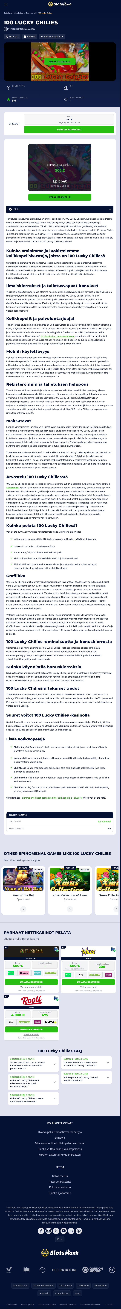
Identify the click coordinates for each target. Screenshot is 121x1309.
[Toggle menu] (6, 4)
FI (58, 1239)
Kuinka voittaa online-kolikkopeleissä (60, 1149)
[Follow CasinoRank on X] (56, 1231)
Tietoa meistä (60, 1176)
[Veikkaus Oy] (9, 1270)
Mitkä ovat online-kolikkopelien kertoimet (60, 1143)
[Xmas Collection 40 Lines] (70, 890)
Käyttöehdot (12, 1304)
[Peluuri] (42, 1270)
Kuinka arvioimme (60, 1187)
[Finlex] (26, 1270)
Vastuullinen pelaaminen (90, 1304)
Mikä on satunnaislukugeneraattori (60, 1154)
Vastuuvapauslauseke (47, 1304)
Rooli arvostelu (31, 1034)
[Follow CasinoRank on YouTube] (63, 1231)
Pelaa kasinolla (59, 61)
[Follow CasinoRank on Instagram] (48, 1231)
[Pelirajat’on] (64, 1270)
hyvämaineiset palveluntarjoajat (58, 336)
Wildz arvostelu (88, 987)
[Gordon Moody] (92, 1270)
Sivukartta (109, 1304)
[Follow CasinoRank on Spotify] (71, 1231)
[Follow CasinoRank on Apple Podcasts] (79, 1231)
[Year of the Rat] (23, 890)
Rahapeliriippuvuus (68, 1304)
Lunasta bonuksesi (69, 129)
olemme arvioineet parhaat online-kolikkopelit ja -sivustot (52, 797)
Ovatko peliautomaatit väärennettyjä (60, 1132)
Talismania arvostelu (31, 987)
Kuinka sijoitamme (60, 1193)
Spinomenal (12, 487)
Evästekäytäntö (27, 1304)
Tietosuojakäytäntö (59, 1181)
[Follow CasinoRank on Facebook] (41, 1231)
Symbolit (60, 1137)
